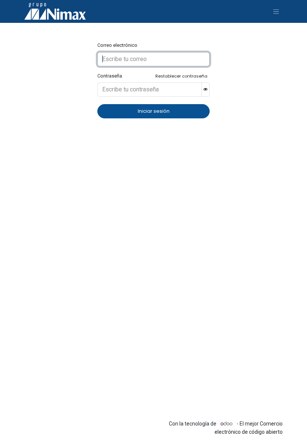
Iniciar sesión (154, 111)
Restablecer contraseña (181, 76)
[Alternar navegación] (276, 11)
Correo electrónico (117, 45)
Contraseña (109, 76)
